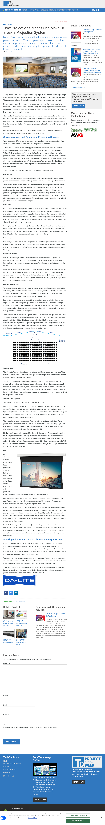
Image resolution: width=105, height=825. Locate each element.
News (5, 25)
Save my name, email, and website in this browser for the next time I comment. (30, 727)
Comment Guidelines (9, 769)
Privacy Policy (32, 818)
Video (10, 25)
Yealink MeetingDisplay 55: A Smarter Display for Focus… (8, 622)
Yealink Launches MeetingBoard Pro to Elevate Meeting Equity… (21, 641)
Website (6, 715)
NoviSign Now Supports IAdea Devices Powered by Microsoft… (21, 622)
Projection (22, 602)
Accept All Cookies (78, 820)
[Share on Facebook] (6, 594)
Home (5, 761)
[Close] (101, 817)
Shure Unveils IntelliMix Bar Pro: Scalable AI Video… (8, 640)
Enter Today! (78, 782)
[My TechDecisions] (11, 6)
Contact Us (7, 767)
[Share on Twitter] (11, 594)
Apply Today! (79, 106)
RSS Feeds (6, 772)
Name (6, 695)
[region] (52, 818)
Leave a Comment (12, 52)
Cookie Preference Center (78, 815)
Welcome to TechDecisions (12, 764)
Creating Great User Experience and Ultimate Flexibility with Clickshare (92, 70)
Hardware (15, 602)
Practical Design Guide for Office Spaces (55, 615)
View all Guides (40, 800)
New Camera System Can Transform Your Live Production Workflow (92, 51)
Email (5, 705)
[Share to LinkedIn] (16, 594)
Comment (7, 663)
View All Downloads (78, 88)
